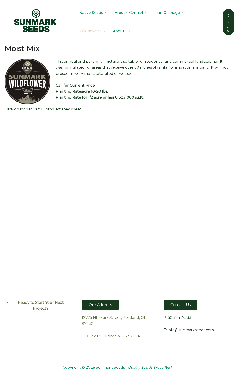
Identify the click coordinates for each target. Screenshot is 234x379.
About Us (121, 31)
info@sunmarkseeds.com (191, 330)
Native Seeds (91, 13)
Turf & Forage (167, 13)
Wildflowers (90, 31)
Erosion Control (129, 13)
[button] (105, 13)
